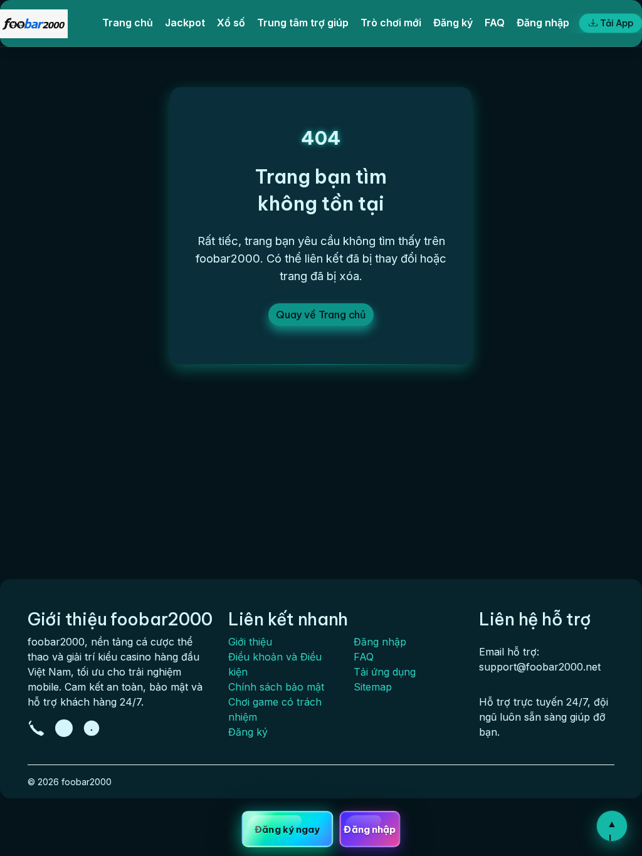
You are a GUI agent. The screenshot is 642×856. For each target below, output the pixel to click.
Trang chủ (127, 22)
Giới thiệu (250, 641)
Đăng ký (453, 22)
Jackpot (185, 22)
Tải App (616, 23)
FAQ (495, 22)
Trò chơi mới (390, 22)
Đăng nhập (543, 22)
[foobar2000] (34, 23)
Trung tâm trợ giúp (303, 22)
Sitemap (373, 687)
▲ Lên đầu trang (612, 829)
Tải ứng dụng (385, 671)
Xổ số (231, 22)
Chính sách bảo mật (276, 687)
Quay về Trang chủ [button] (321, 314)
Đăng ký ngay (287, 829)
